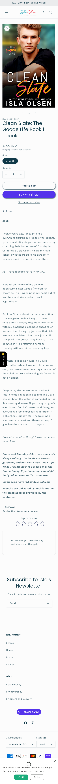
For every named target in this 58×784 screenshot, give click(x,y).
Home (9, 650)
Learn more (38, 771)
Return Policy (13, 684)
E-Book (10, 160)
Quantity (6, 168)
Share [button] (9, 211)
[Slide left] (22, 113)
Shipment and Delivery (19, 698)
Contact (10, 664)
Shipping (6, 150)
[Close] (55, 760)
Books (9, 657)
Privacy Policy (14, 691)
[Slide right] (36, 113)
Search (10, 643)
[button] (6, 12)
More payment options (29, 202)
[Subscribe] (48, 603)
